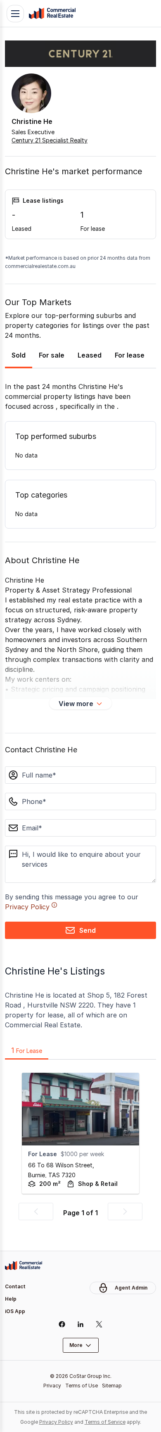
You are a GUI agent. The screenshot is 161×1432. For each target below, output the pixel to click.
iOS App (15, 1311)
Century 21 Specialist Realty (50, 140)
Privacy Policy (27, 907)
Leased (90, 355)
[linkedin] (80, 1324)
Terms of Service (105, 1422)
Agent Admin (131, 1288)
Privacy (52, 1385)
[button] (36, 1211)
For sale (51, 355)
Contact (15, 1286)
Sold (19, 355)
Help (11, 1299)
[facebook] (62, 1324)
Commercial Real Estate (52, 13)
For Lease (26, 1050)
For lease (129, 355)
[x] (99, 1324)
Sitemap (112, 1385)
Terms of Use (81, 1385)
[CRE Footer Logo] (23, 1265)
